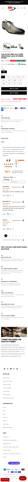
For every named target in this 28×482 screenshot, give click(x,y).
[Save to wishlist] (24, 14)
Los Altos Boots (6, 51)
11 (20, 80)
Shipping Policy (7, 443)
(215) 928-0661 (20, 99)
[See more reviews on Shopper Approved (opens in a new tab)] (13, 195)
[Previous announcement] (2, 2)
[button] (3, 8)
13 (14, 83)
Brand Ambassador (8, 427)
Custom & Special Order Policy (11, 447)
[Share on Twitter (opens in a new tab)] (10, 195)
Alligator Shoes (7, 384)
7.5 (8, 76)
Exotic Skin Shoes (7, 381)
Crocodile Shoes (7, 388)
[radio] (20, 160)
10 (9, 80)
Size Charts (6, 424)
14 (19, 83)
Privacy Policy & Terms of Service (11, 453)
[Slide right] (26, 47)
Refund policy (13, 476)
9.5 (4, 80)
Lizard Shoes (6, 391)
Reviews (5, 420)
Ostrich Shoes (6, 394)
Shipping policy (19, 478)
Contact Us (6, 436)
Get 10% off (5, 479)
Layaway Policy (7, 450)
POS (15, 474)
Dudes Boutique (10, 474)
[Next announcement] (25, 2)
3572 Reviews (9, 166)
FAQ (4, 414)
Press (4, 407)
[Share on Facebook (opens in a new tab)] (8, 195)
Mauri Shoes (6, 377)
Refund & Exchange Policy (10, 440)
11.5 (4, 83)
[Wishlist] (21, 8)
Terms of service (10, 478)
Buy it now (14, 93)
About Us (5, 417)
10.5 (15, 80)
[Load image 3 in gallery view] (21, 46)
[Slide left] (1, 47)
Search (4, 457)
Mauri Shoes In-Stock (8, 398)
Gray (4, 71)
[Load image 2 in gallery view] (14, 46)
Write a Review (14, 181)
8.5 (18, 76)
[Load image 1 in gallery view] (7, 46)
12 (9, 83)
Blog (4, 410)
